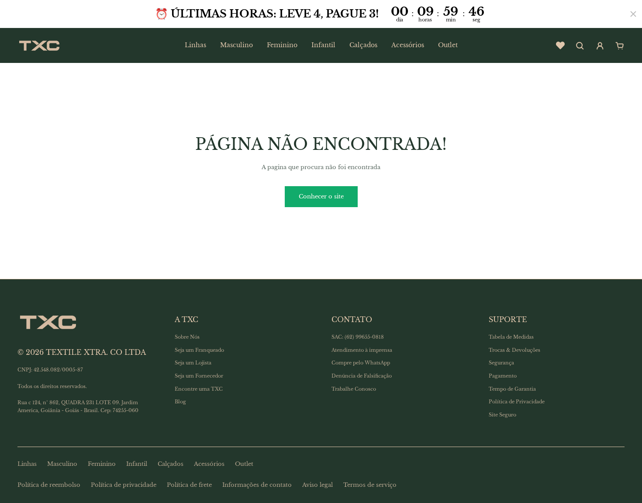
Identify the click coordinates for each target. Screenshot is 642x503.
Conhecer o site (321, 196)
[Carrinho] (620, 46)
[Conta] (600, 46)
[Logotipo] (39, 45)
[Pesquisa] (580, 46)
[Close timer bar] (633, 13)
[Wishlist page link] (560, 45)
